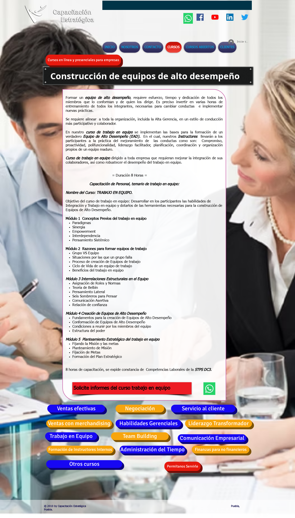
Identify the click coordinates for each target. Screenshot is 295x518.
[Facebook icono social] (200, 17)
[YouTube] (215, 17)
